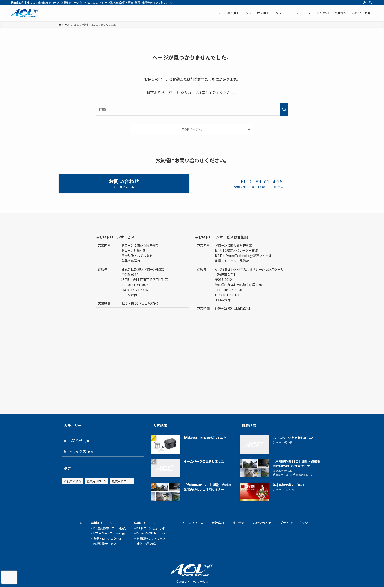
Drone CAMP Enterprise (152, 533)
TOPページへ (192, 129)
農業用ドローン (122, 481)
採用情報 (238, 522)
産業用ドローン (97, 481)
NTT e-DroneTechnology (109, 533)
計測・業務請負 (146, 544)
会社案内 (218, 522)
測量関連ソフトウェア (150, 538)
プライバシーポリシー (295, 522)
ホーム (78, 522)
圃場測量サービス (104, 544)
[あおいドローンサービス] (25, 12)
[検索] (370, 2)
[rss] (365, 2)
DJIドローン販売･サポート (153, 528)
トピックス (80, 451)
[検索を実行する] (284, 109)
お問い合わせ (262, 522)
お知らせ (79, 440)
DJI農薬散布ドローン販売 (109, 528)
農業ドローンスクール (107, 538)
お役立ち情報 (72, 481)
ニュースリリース (191, 522)
